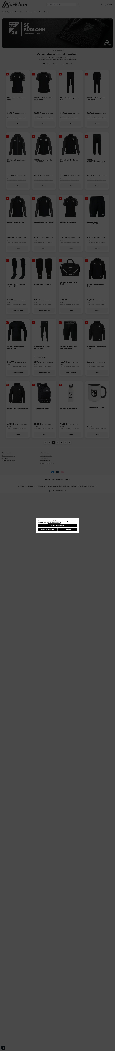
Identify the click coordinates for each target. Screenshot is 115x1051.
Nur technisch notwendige (47, 529)
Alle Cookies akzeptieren (57, 525)
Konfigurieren (67, 529)
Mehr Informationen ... (54, 522)
